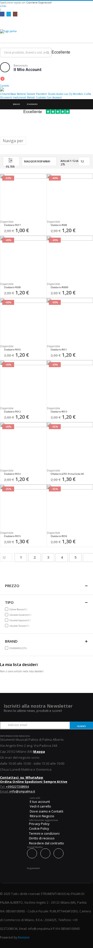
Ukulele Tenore (19, 625)
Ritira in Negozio (42, 816)
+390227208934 (17, 786)
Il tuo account (40, 801)
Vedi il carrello (40, 806)
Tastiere (31, 94)
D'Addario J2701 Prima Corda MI (67, 474)
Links (3, 6)
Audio (59, 94)
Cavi (49, 97)
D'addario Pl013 (59, 411)
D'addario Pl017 (12, 225)
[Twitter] (8, 14)
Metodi (31, 97)
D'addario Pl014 (12, 474)
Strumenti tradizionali (13, 97)
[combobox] (26, 52)
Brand (16, 104)
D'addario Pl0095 (59, 287)
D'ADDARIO (18, 648)
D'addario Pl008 (59, 225)
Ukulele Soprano (20, 620)
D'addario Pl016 (59, 536)
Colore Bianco (18, 609)
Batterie (21, 94)
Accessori (57, 97)
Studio (52, 94)
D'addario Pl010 (12, 349)
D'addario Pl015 (12, 536)
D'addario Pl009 (12, 287)
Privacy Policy (39, 823)
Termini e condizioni (44, 833)
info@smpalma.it (22, 791)
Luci (66, 94)
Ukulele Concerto (20, 614)
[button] (41, 226)
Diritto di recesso (42, 838)
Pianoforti (41, 94)
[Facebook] (2, 14)
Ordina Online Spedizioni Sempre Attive (33, 781)
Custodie (41, 97)
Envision (24, 937)
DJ (70, 94)
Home (4, 104)
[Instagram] (15, 14)
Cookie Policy (39, 828)
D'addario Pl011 (59, 349)
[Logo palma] (46, 34)
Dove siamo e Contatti (46, 811)
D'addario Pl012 (12, 411)
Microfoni (78, 94)
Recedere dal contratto (46, 843)
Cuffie (87, 94)
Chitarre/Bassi (8, 94)
